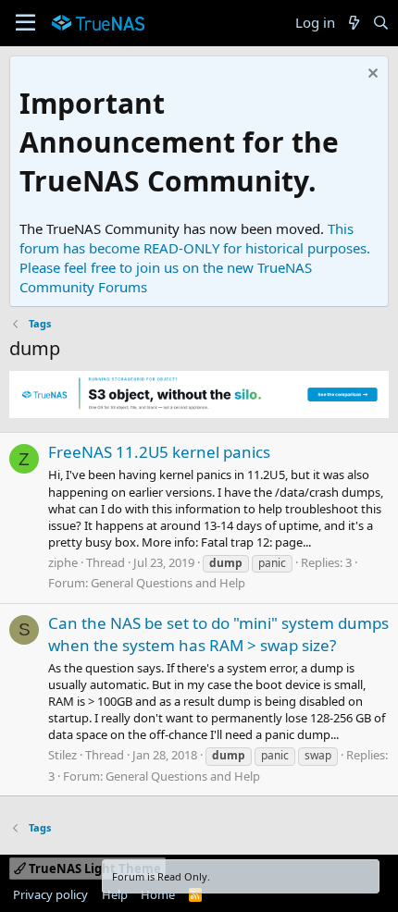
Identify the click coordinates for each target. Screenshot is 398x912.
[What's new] (353, 22)
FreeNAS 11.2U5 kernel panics (159, 451)
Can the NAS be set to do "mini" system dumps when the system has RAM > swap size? (218, 634)
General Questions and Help (168, 582)
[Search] (380, 22)
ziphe (63, 562)
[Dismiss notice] (371, 75)
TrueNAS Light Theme (93, 868)
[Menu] (25, 23)
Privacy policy (50, 894)
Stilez (62, 754)
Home (158, 894)
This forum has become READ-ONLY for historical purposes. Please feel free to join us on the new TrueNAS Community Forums (194, 257)
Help (115, 894)
